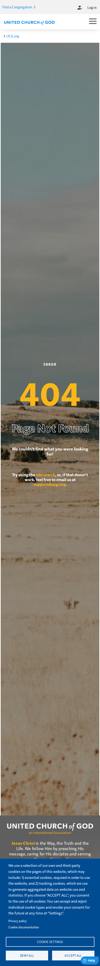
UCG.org (12, 36)
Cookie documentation (23, 927)
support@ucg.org (49, 484)
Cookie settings (50, 942)
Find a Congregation (17, 7)
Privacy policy (17, 921)
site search (45, 474)
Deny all (27, 955)
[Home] (29, 22)
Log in (92, 7)
